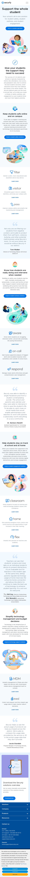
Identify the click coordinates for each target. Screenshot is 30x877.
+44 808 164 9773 (15, 832)
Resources (5, 818)
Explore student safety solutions (15, 137)
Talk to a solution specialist (15, 28)
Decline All (15, 871)
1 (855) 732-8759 (9, 830)
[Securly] (6, 3)
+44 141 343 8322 (13, 835)
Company (5, 809)
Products (5, 813)
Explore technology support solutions (15, 642)
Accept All (15, 869)
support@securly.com (8, 839)
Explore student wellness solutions (15, 295)
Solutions (5, 804)
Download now (9, 798)
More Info (15, 874)
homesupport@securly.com (10, 844)
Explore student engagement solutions (15, 466)
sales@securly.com (7, 837)
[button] (27, 2)
